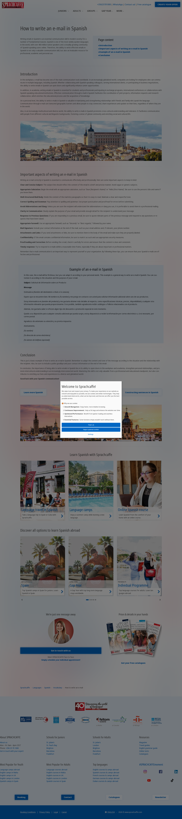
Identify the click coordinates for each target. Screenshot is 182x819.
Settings (90, 434)
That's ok (91, 425)
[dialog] (91, 409)
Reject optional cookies (91, 429)
